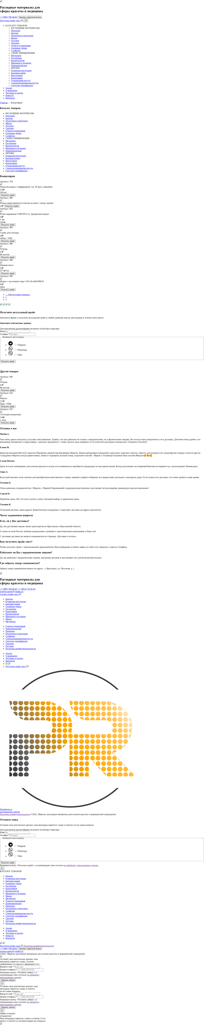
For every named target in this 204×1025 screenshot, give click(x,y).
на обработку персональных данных (81, 865)
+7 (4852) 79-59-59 (26, 589)
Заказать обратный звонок (30, 17)
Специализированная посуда (24, 83)
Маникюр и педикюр (21, 63)
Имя (2, 331)
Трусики (15, 40)
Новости (10, 95)
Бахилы (14, 33)
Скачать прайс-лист (9, 594)
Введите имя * (7, 967)
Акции (9, 88)
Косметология (17, 60)
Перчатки (15, 30)
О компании (11, 90)
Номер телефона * (8, 969)
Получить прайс (8, 195)
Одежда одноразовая (21, 45)
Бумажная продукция (21, 70)
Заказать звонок (8, 980)
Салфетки (15, 50)
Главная (3, 102)
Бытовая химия (18, 73)
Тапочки (15, 43)
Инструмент (17, 75)
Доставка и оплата (14, 93)
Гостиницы (16, 58)
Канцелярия (16, 78)
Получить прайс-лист (10, 20)
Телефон (5, 334)
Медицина (16, 55)
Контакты (10, 98)
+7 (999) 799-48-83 (8, 17)
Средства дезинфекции (22, 85)
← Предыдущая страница (18, 294)
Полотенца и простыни (22, 35)
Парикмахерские (19, 65)
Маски (14, 38)
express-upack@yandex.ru (11, 591)
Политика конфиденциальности (21, 648)
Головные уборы (19, 48)
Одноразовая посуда (20, 80)
